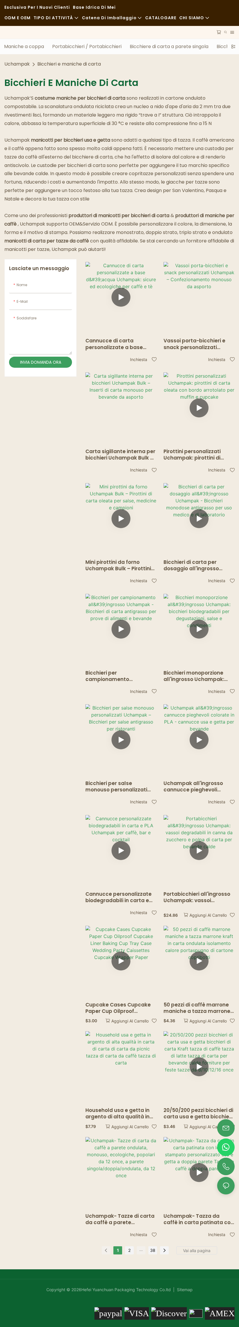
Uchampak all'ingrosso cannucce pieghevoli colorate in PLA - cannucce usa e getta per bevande (198, 786)
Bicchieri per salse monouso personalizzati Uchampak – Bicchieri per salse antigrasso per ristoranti (118, 786)
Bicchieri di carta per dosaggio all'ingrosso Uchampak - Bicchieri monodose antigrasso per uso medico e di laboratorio (199, 565)
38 (152, 1250)
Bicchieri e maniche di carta (69, 64)
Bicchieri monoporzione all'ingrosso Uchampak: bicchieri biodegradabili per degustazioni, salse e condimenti (199, 676)
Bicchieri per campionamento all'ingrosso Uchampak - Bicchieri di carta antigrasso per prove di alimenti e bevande (117, 676)
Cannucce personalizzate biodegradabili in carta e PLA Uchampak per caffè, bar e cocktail (118, 897)
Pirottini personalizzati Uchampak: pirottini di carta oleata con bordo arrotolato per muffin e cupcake (194, 454)
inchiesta (138, 359)
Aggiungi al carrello (208, 915)
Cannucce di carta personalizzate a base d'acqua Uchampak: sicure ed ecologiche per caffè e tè (120, 343)
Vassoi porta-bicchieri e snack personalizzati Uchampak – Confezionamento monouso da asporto (194, 343)
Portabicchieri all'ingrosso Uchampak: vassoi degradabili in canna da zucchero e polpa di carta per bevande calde (197, 897)
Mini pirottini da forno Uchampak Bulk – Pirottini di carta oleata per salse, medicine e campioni (118, 565)
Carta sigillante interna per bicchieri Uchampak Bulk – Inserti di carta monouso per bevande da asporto (120, 454)
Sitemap (184, 1289)
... (141, 1249)
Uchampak (17, 64)
